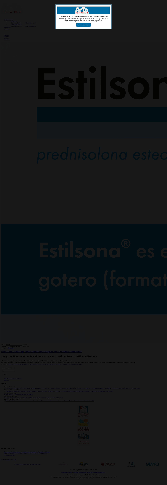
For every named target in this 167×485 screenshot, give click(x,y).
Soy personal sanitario (83, 25)
